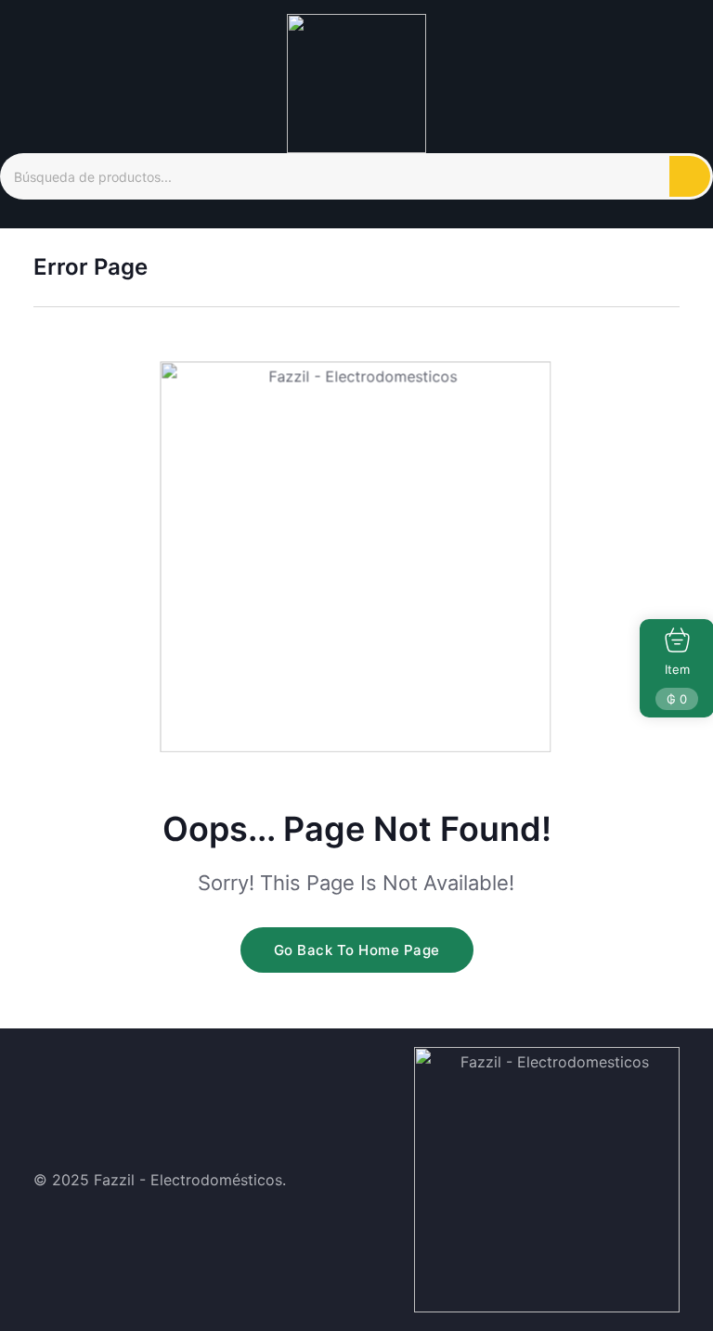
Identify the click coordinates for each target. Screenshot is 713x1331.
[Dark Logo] (356, 82)
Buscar (689, 176)
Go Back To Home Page (357, 950)
